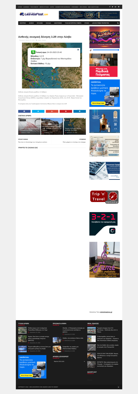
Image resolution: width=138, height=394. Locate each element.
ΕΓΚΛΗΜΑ (40, 23)
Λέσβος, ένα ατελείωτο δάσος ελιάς (73, 338)
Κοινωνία (22, 120)
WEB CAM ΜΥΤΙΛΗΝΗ (93, 7)
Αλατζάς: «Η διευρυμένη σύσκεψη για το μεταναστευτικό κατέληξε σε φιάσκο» (73, 330)
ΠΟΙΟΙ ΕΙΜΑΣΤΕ (34, 7)
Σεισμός (44, 40)
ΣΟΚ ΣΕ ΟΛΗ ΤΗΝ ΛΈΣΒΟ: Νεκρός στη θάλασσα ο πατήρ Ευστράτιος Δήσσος (107, 355)
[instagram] (119, 7)
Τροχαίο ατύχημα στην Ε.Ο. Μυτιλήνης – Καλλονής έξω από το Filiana (107, 330)
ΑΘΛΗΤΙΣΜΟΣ (58, 23)
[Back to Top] (118, 387)
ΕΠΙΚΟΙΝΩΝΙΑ (75, 7)
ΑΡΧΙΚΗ (20, 7)
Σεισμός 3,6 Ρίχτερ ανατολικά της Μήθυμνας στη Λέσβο (29, 129)
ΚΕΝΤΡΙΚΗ (23, 23)
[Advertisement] (104, 295)
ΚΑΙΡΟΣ (52, 7)
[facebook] (110, 7)
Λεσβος (39, 40)
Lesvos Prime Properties (100, 23)
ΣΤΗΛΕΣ (86, 23)
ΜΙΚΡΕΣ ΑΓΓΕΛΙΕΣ (44, 7)
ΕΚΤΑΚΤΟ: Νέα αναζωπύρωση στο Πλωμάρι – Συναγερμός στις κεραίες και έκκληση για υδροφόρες (107, 364)
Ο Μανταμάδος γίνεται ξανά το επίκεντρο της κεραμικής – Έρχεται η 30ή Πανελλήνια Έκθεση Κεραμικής (108, 338)
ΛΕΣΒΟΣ (31, 23)
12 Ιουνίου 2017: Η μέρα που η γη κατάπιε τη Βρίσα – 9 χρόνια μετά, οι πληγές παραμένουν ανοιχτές (51, 127)
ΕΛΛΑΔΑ (48, 23)
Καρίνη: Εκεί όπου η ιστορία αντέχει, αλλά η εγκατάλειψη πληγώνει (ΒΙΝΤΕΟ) (38, 338)
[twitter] (112, 7)
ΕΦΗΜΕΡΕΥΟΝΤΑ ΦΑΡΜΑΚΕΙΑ (62, 7)
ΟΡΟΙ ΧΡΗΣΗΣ (83, 7)
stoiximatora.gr (106, 312)
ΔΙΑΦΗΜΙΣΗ (26, 7)
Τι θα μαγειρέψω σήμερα (73, 23)
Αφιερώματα (46, 120)
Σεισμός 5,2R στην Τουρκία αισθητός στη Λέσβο (73, 129)
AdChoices (89, 380)
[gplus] (115, 7)
